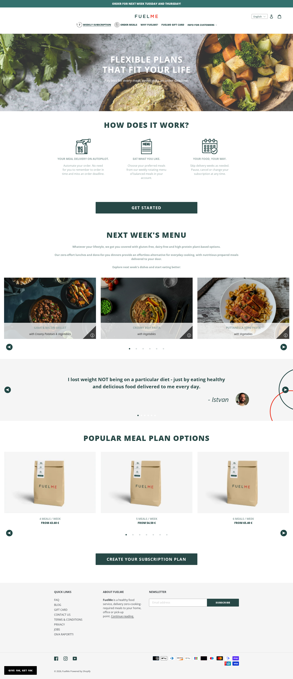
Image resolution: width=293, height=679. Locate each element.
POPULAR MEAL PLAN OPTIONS (146, 438)
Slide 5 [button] (156, 348)
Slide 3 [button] (143, 348)
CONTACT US (62, 615)
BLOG (57, 605)
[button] (259, 16)
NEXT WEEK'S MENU (146, 235)
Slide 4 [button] (150, 348)
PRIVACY (59, 624)
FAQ (56, 600)
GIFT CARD (60, 610)
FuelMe (66, 671)
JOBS (57, 629)
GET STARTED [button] (146, 207)
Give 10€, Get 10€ (20, 670)
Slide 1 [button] (129, 348)
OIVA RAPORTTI (63, 634)
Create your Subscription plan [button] (147, 559)
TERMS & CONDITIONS (68, 619)
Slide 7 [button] (167, 534)
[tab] (129, 348)
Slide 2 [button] (136, 348)
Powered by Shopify (80, 671)
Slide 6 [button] (163, 348)
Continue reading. (122, 616)
